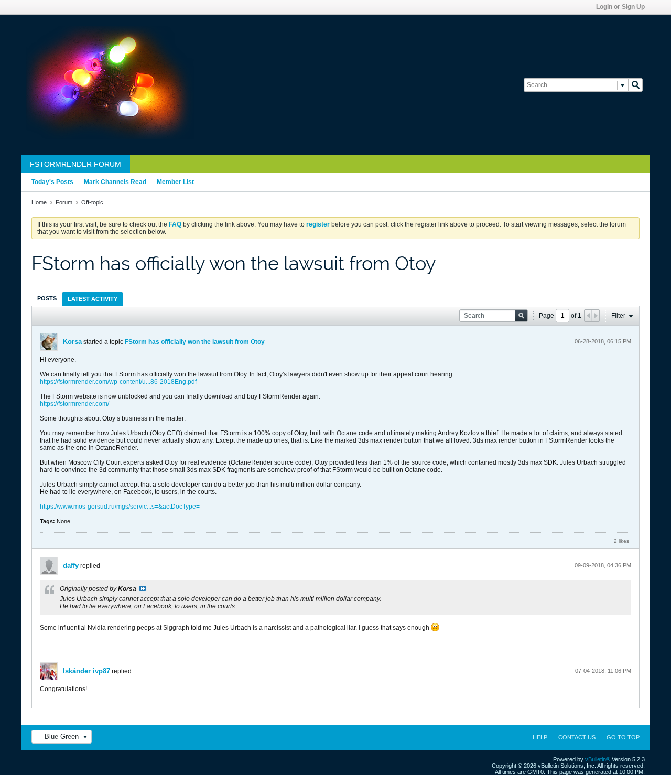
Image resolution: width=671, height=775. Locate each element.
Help (540, 737)
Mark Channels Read (115, 182)
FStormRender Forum (75, 164)
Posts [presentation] (47, 298)
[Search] (635, 85)
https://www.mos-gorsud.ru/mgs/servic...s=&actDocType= (120, 506)
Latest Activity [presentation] (92, 299)
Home (39, 202)
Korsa (72, 342)
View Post (142, 588)
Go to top (623, 737)
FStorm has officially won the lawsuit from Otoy (195, 342)
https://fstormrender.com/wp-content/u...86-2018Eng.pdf (118, 381)
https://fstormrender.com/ (74, 403)
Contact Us (577, 737)
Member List (175, 182)
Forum (64, 202)
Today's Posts (52, 182)
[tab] (46, 298)
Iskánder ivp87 (86, 671)
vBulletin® (597, 759)
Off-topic (92, 202)
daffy (71, 565)
